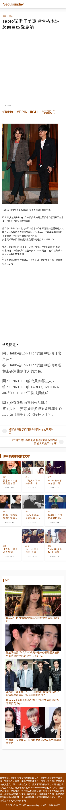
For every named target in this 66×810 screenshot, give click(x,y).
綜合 (11, 16)
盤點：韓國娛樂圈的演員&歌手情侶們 (10, 516)
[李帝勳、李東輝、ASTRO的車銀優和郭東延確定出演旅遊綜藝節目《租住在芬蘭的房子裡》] (33, 675)
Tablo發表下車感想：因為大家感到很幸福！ (55, 482)
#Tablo (7, 112)
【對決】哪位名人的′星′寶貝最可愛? (10, 551)
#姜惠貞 (48, 112)
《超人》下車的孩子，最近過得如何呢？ (32, 482)
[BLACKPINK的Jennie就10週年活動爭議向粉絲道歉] (33, 600)
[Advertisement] (33, 64)
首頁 (4, 16)
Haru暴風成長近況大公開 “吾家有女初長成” (32, 516)
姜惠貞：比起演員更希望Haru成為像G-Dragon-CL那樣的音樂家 (10, 482)
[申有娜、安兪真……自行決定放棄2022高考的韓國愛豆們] (33, 722)
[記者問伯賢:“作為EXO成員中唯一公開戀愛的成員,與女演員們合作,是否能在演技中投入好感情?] (33, 637)
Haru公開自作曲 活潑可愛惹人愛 (32, 551)
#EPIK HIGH (27, 112)
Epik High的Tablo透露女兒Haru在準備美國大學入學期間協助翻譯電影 (55, 551)
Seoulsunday (13, 4)
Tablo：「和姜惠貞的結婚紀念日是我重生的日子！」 (55, 516)
